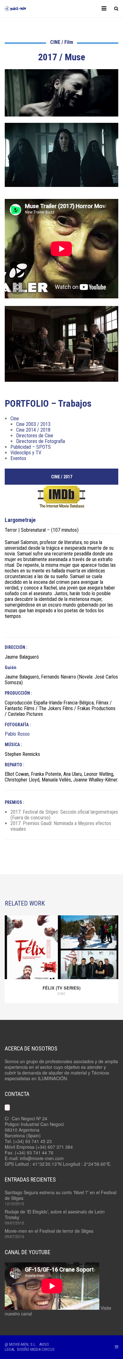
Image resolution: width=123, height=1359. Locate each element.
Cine (14, 419)
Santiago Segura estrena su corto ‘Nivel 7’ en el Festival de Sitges (60, 1195)
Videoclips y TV (25, 453)
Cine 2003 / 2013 (33, 424)
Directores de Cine (34, 436)
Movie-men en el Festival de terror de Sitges (49, 1231)
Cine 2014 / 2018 (33, 430)
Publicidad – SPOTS (30, 447)
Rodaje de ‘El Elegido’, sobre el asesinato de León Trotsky (55, 1214)
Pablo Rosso (17, 734)
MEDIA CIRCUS (42, 1349)
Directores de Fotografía (40, 441)
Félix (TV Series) (61, 988)
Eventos (18, 458)
